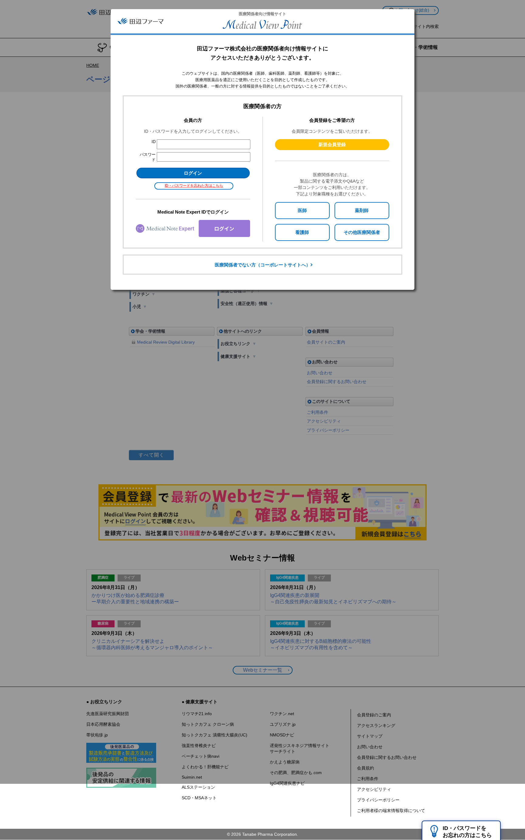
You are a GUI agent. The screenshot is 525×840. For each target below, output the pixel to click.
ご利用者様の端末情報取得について (391, 810)
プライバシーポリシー (378, 799)
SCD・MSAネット (199, 797)
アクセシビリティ (374, 789)
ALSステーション (198, 787)
